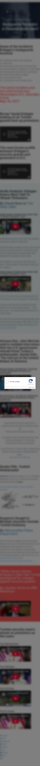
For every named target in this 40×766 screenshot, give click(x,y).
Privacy (30, 387)
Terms (33, 387)
